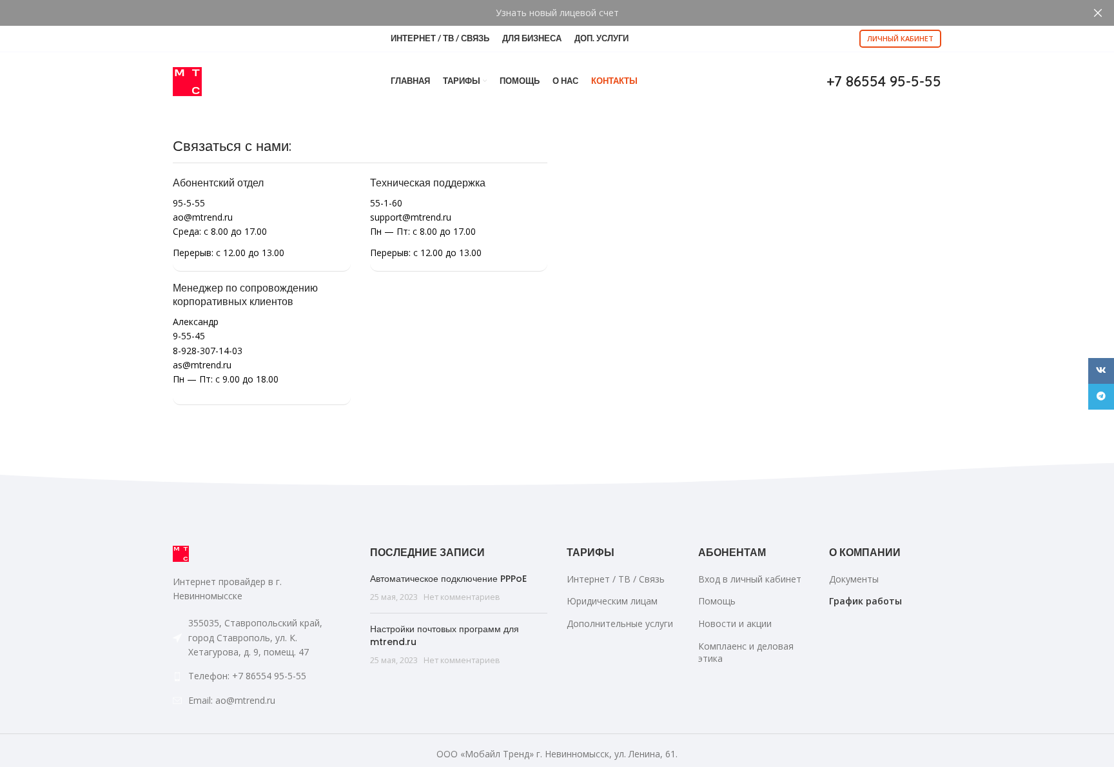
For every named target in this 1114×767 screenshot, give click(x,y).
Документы (854, 579)
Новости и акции (735, 623)
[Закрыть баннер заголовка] (1098, 13)
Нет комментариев (462, 597)
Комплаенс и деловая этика (746, 652)
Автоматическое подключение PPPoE (448, 578)
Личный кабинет (900, 38)
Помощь (717, 601)
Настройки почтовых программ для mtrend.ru (444, 635)
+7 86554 (883, 81)
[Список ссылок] (262, 676)
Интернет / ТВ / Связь (616, 579)
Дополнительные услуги (620, 623)
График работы (865, 601)
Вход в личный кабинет (749, 579)
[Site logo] (187, 80)
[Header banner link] (537, 13)
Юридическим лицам (612, 601)
